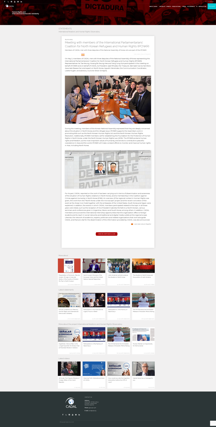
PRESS (184, 6)
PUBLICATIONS (176, 6)
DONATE (212, 6)
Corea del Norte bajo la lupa (106, 234)
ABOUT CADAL (153, 6)
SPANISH (212, 1)
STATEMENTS (191, 6)
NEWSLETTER (202, 6)
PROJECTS (162, 6)
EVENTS (168, 6)
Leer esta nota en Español (142, 224)
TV (196, 6)
